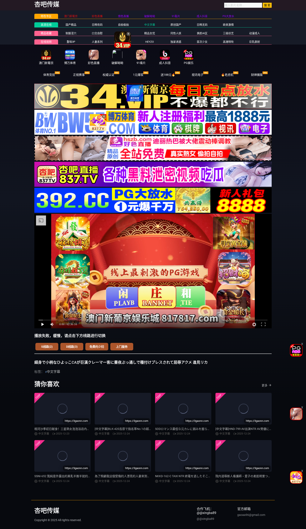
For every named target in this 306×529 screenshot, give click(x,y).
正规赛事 (79, 74)
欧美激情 (228, 24)
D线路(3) (72, 346)
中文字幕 (149, 24)
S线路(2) (47, 346)
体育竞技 (49, 74)
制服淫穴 (71, 33)
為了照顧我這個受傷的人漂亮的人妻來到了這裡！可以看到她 (134, 476)
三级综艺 (228, 33)
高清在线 (46, 24)
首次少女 (202, 41)
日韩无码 (202, 24)
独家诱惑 (175, 41)
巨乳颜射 (254, 41)
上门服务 (122, 346)
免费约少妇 (97, 346)
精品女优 (149, 33)
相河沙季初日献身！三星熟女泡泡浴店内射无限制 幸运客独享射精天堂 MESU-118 (86, 429)
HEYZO (149, 41)
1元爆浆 (138, 74)
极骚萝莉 (123, 41)
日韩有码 (97, 24)
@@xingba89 (205, 518)
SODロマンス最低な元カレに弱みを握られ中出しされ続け (193, 429)
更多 (264, 385)
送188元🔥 (168, 74)
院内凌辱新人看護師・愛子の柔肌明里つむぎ (244, 476)
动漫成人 (254, 33)
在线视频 (46, 41)
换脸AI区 (202, 33)
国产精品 (71, 24)
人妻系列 (97, 41)
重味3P (71, 41)
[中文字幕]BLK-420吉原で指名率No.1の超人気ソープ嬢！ (132, 429)
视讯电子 (197, 74)
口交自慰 (97, 33)
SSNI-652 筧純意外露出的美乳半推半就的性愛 (64, 476)
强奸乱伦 (123, 33)
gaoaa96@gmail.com (251, 515)
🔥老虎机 (227, 74)
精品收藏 (46, 33)
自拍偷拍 (123, 24)
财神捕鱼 (257, 74)
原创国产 (175, 24)
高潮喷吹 (228, 41)
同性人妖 (175, 33)
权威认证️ (108, 74)
